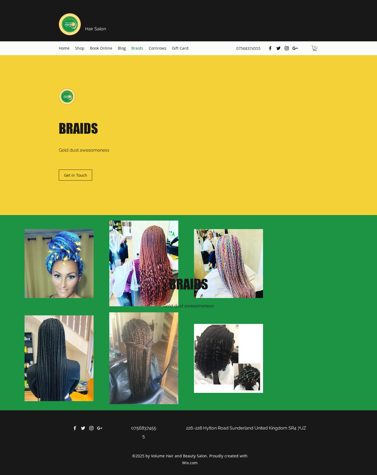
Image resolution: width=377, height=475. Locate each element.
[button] (315, 48)
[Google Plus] (295, 48)
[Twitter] (278, 48)
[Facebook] (270, 48)
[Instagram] (287, 48)
